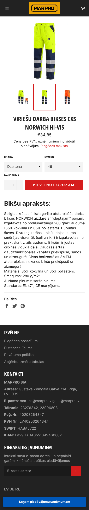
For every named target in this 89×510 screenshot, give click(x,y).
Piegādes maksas (54, 146)
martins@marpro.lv (35, 401)
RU (17, 489)
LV (6, 489)
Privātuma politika (19, 355)
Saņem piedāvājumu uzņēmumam (44, 502)
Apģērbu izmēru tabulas (24, 362)
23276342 (29, 408)
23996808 (49, 408)
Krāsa (8, 157)
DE (12, 489)
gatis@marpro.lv (65, 401)
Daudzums (11, 175)
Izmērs (49, 157)
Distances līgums (18, 348)
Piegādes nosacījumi (21, 341)
